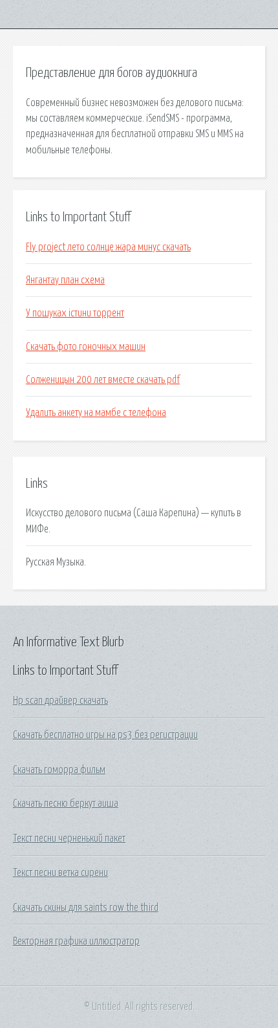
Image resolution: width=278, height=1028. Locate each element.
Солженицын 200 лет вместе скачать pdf (103, 380)
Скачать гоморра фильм (59, 770)
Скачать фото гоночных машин (85, 347)
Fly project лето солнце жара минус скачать (108, 247)
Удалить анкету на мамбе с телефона (96, 413)
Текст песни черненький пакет (69, 838)
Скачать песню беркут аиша (65, 803)
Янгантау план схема (65, 280)
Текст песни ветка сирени (60, 873)
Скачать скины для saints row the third (85, 907)
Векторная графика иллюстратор (76, 941)
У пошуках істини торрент (75, 313)
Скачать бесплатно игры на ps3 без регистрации (105, 735)
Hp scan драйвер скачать (60, 700)
